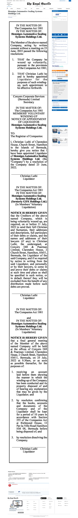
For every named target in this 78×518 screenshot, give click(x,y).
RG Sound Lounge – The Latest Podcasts (60, 126)
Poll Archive (55, 97)
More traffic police (56, 87)
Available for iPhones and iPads (49, 498)
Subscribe (68, 8)
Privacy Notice (50, 504)
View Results (55, 96)
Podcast (66, 505)
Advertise (44, 507)
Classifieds (59, 8)
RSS (24, 0)
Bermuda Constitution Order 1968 (39, 473)
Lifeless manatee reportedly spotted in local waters (60, 44)
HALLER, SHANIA (55, 102)
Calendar (34, 507)
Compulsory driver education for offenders (60, 85)
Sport (26, 8)
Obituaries (51, 8)
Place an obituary (64, 107)
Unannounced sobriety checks (58, 92)
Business (18, 8)
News (12, 8)
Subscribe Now (9, 6)
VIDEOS (14, 0)
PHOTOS (17, 0)
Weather (34, 505)
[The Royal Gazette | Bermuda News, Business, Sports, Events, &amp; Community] (39, 4)
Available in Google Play (65, 498)
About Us (44, 501)
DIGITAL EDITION (9, 0)
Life (31, 8)
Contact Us (44, 503)
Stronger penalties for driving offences (59, 89)
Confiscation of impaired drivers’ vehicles (60, 86)
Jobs (44, 8)
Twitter (60, 503)
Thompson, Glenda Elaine (56, 105)
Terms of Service (37, 495)
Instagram (60, 505)
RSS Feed (66, 503)
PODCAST (21, 0)
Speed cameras (56, 91)
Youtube (66, 501)
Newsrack (34, 509)
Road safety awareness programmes (59, 90)
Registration (51, 501)
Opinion (37, 8)
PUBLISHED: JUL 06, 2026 (56, 137)
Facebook (60, 501)
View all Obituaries (56, 107)
